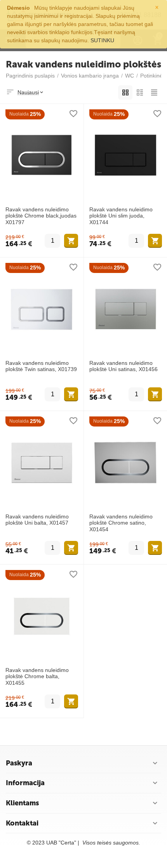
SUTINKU (102, 40)
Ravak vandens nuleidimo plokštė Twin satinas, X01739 (41, 366)
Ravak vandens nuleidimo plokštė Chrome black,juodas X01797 (41, 216)
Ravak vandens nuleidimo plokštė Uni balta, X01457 (37, 519)
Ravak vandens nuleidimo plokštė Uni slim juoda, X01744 (121, 216)
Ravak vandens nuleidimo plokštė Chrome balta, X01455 (37, 676)
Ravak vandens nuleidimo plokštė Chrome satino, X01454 (121, 523)
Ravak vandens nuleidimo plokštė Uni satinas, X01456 (123, 366)
